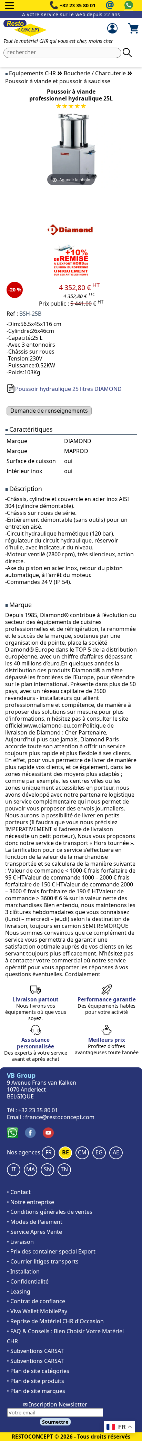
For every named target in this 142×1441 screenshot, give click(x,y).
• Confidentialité (28, 1281)
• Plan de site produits (35, 1381)
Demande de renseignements (49, 410)
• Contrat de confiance (36, 1301)
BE (65, 1152)
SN (47, 1169)
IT (13, 1169)
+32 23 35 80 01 (77, 5)
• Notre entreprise (30, 1202)
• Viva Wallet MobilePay (37, 1311)
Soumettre (55, 1422)
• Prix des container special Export (51, 1251)
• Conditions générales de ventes (49, 1212)
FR (48, 1152)
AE (116, 1152)
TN (64, 1169)
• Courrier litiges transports (43, 1261)
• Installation (23, 1271)
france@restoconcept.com (59, 1117)
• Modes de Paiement (34, 1222)
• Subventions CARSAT (35, 1351)
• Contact (19, 1192)
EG (99, 1152)
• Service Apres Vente (34, 1232)
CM (82, 1152)
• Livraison (20, 1242)
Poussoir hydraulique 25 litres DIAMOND (68, 389)
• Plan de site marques (36, 1391)
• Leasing (18, 1291)
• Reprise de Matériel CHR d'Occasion (55, 1321)
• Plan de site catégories (38, 1371)
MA (30, 1169)
